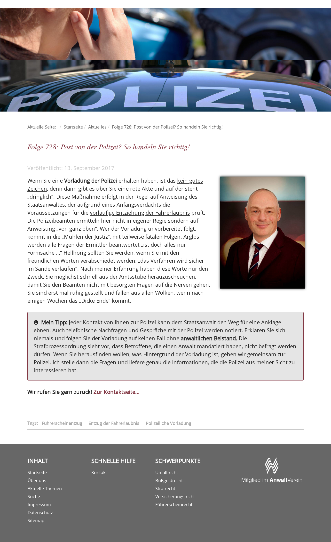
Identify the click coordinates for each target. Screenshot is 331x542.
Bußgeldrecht (169, 480)
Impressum (39, 504)
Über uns (37, 480)
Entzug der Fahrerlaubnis (114, 423)
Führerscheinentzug (62, 423)
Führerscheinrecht (173, 504)
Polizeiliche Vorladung (168, 423)
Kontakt (99, 472)
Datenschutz (40, 512)
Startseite (37, 472)
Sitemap (36, 520)
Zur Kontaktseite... (117, 391)
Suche (34, 496)
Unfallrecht (166, 472)
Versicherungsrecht (175, 496)
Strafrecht (165, 488)
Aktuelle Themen (45, 488)
